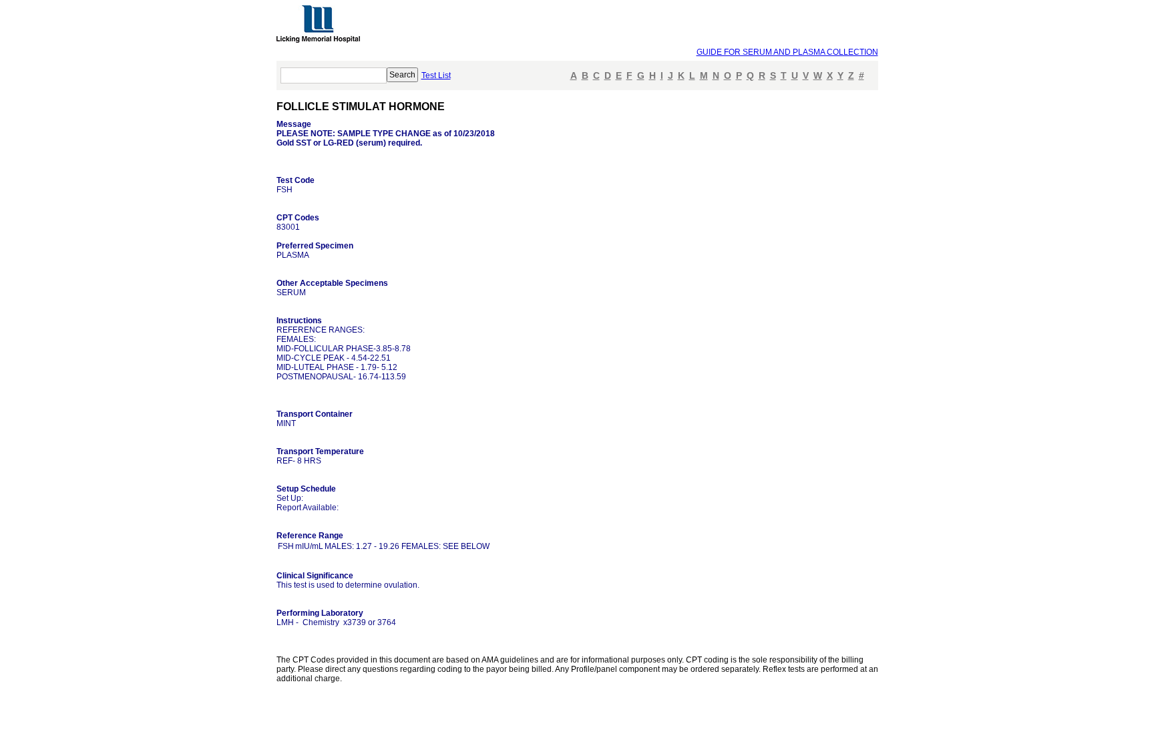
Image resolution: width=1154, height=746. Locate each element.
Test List (436, 75)
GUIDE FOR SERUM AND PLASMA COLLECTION (787, 52)
